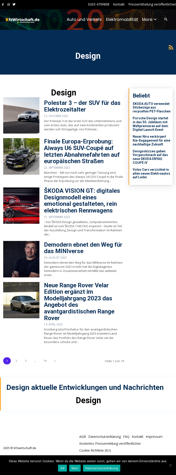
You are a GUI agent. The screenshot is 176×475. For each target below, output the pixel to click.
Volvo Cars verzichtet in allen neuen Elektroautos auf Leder (151, 173)
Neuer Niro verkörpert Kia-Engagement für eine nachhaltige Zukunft (151, 140)
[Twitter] (14, 5)
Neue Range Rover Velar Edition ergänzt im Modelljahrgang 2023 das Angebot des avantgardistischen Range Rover (79, 301)
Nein (75, 468)
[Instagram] (8, 5)
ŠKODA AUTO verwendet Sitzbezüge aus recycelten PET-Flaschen (151, 107)
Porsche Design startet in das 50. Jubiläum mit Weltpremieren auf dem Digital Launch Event (150, 123)
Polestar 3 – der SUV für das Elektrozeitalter (82, 106)
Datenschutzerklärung (101, 468)
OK (62, 468)
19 (45, 361)
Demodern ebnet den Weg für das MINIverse (83, 248)
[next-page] (54, 360)
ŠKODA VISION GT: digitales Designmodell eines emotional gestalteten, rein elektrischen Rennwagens (82, 200)
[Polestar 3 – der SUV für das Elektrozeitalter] (21, 115)
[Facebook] (3, 5)
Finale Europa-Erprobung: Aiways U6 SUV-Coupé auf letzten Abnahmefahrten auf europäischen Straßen (82, 151)
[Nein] (170, 465)
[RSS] (171, 47)
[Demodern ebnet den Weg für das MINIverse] (21, 259)
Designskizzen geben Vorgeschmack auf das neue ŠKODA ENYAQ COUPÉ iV (150, 157)
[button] (165, 19)
